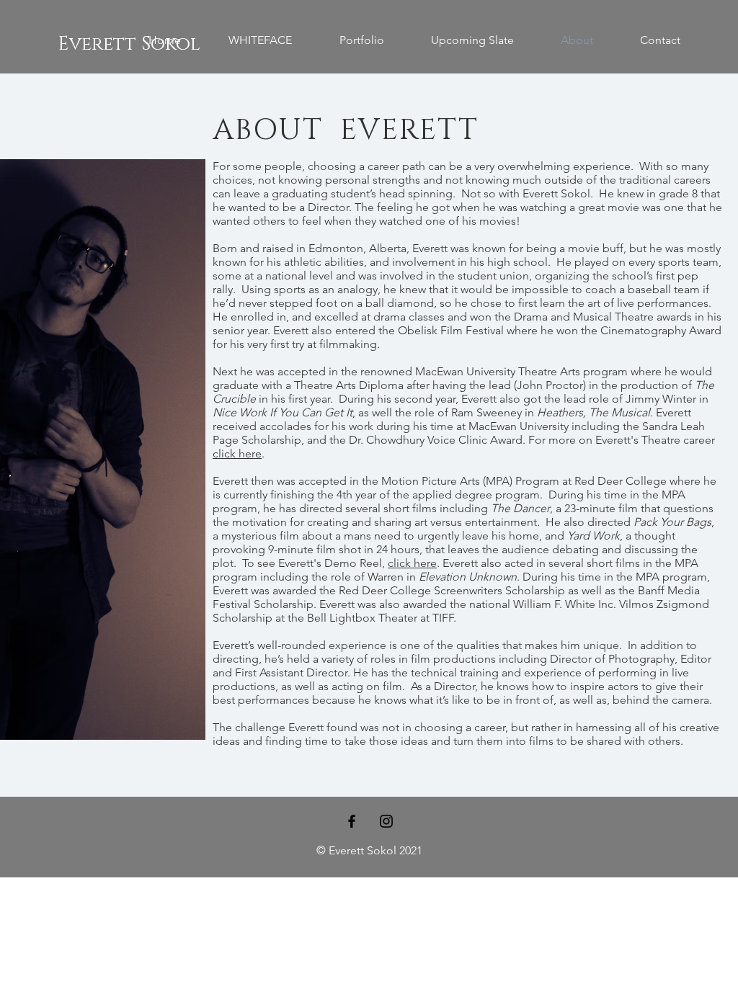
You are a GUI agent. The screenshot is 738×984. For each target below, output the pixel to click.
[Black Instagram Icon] (386, 821)
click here (237, 453)
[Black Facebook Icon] (351, 821)
